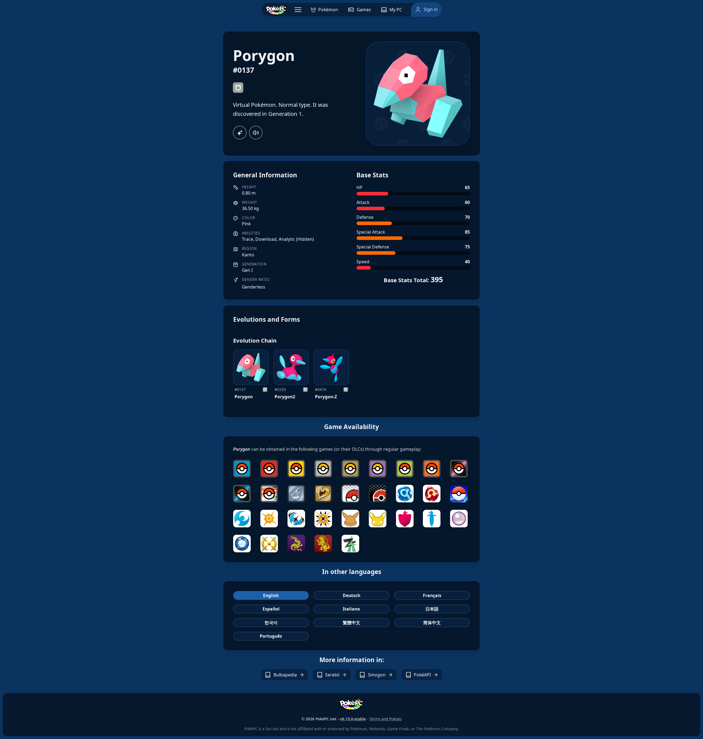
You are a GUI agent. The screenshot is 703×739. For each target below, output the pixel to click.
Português (271, 636)
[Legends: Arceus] (269, 543)
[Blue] (242, 468)
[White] (350, 493)
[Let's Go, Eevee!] (350, 518)
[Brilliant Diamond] (242, 543)
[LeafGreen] (405, 468)
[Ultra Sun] (323, 518)
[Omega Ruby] (431, 493)
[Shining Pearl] (459, 518)
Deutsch (351, 595)
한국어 (271, 623)
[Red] (269, 468)
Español (271, 609)
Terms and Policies (385, 718)
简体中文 (432, 623)
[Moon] (242, 518)
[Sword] (431, 518)
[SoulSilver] (296, 493)
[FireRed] (431, 468)
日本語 (432, 609)
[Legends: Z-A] (350, 543)
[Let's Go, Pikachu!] (377, 518)
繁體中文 (351, 623)
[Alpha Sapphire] (405, 493)
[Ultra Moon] (296, 518)
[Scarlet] (323, 543)
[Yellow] (296, 468)
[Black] (377, 493)
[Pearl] (459, 468)
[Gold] (350, 468)
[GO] (459, 493)
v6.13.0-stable (353, 718)
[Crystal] (377, 468)
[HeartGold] (323, 493)
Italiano (351, 609)
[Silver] (323, 468)
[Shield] (405, 518)
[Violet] (296, 543)
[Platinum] (269, 493)
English (271, 595)
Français (432, 595)
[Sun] (269, 518)
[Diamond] (242, 493)
